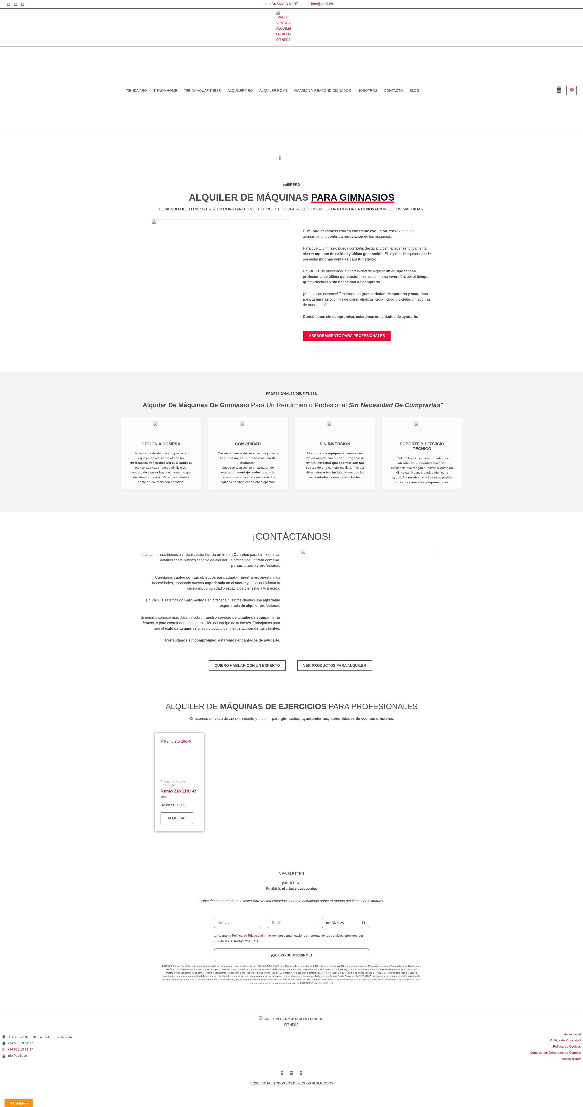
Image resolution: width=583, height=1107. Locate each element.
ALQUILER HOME (273, 90)
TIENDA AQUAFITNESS (202, 90)
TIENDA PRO (136, 90)
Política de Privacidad (247, 935)
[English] (548, 4)
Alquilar (177, 818)
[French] (554, 4)
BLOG (414, 90)
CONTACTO (393, 90)
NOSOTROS (367, 90)
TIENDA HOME (165, 90)
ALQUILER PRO (240, 90)
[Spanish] (559, 4)
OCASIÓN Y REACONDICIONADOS (322, 90)
